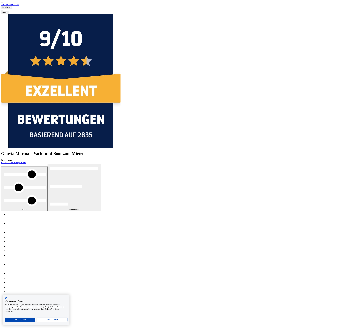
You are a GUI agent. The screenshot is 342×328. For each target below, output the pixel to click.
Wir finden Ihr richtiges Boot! (13, 162)
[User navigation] (2, 10)
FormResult (6, 7)
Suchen (5, 13)
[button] (10, 4)
